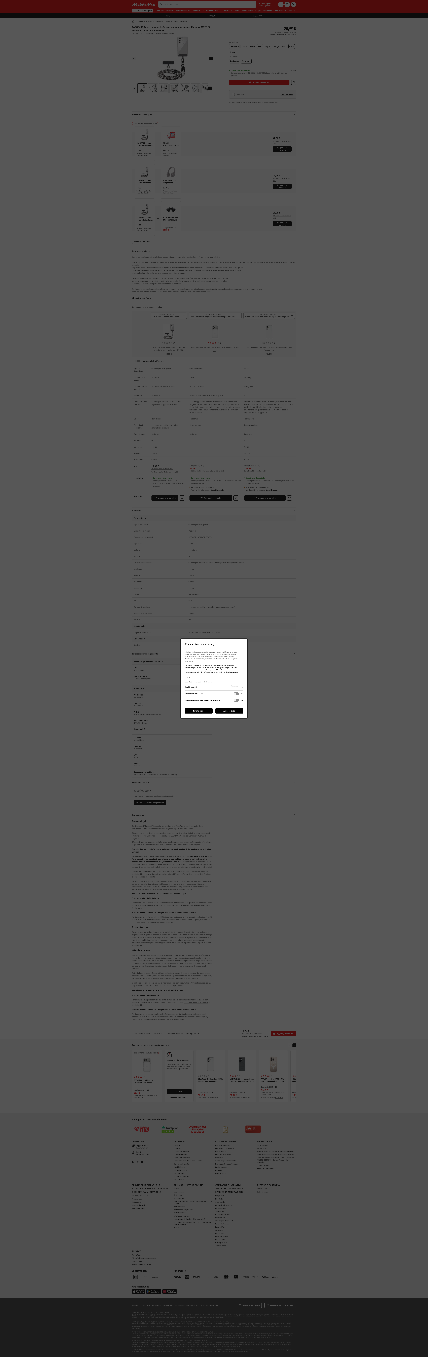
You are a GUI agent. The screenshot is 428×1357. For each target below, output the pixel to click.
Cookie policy (208, 682)
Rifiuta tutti (198, 711)
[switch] (236, 693)
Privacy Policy (189, 682)
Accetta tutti (229, 711)
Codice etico (198, 682)
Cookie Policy (189, 678)
